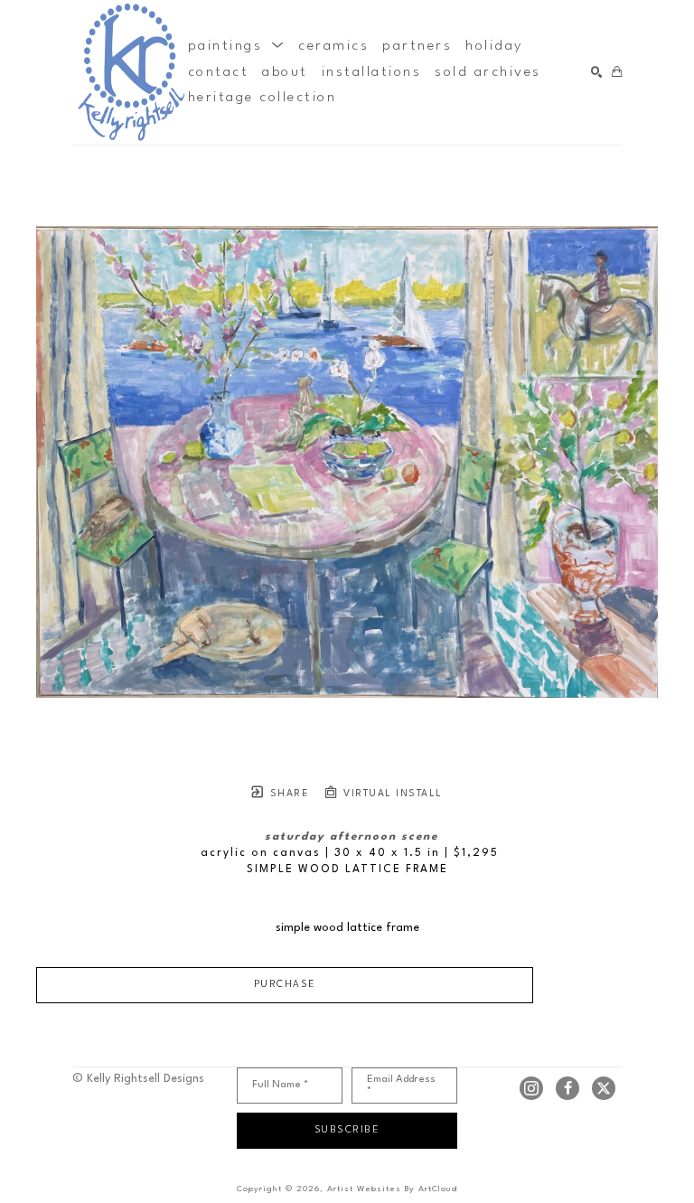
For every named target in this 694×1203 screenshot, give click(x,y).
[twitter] (603, 1088)
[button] (237, 46)
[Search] (597, 73)
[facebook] (567, 1088)
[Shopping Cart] (617, 73)
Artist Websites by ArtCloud (392, 1189)
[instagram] (531, 1088)
